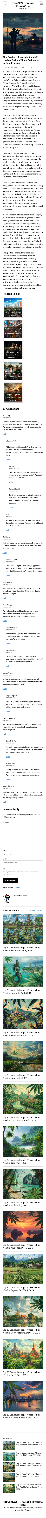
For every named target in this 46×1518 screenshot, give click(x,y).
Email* (5, 859)
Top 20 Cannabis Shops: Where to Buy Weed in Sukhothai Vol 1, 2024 (21, 949)
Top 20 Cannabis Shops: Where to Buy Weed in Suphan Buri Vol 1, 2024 (21, 1289)
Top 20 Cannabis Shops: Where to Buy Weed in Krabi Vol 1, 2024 (21, 1204)
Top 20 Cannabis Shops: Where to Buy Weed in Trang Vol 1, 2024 (21, 1161)
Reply (5, 434)
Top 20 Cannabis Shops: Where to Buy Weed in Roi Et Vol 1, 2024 (21, 1374)
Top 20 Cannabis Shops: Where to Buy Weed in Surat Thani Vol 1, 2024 (21, 1034)
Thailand (17, 887)
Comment (6, 822)
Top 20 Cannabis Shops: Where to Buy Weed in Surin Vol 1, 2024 (21, 1076)
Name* (5, 850)
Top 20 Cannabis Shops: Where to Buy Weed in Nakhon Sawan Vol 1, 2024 (21, 1119)
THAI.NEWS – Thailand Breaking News (23, 1503)
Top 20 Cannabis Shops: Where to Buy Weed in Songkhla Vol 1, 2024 (21, 991)
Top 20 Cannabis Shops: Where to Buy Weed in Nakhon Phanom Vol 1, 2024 (21, 1416)
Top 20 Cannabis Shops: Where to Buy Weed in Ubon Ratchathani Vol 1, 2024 (21, 1331)
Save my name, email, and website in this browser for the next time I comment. (22, 873)
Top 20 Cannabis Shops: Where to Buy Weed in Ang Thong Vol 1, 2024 (21, 1246)
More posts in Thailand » (35, 910)
